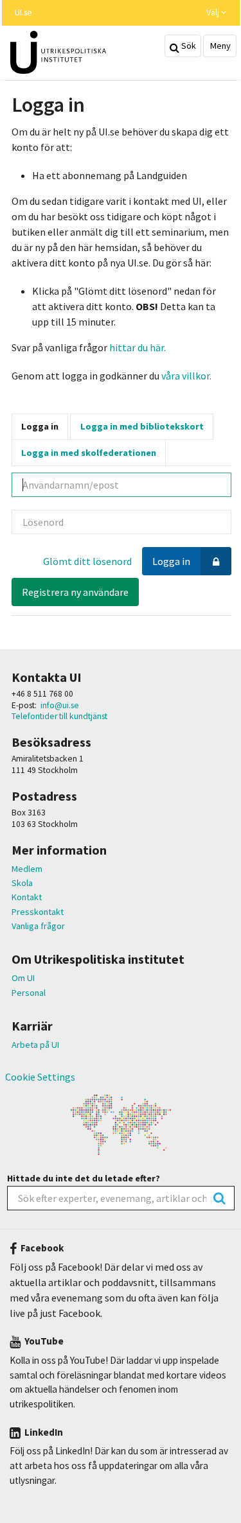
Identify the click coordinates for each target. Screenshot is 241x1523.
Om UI (23, 978)
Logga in (39, 426)
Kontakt (27, 897)
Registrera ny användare (75, 592)
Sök (187, 45)
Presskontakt (38, 912)
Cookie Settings (40, 1076)
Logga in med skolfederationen (88, 452)
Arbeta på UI (35, 1044)
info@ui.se (59, 705)
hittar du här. (137, 347)
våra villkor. (185, 375)
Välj (213, 12)
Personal (29, 992)
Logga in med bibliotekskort (142, 426)
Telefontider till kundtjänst (59, 716)
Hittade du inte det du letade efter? (83, 1178)
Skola (22, 883)
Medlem (27, 869)
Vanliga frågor (38, 926)
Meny (219, 45)
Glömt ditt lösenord (87, 561)
